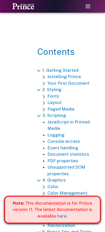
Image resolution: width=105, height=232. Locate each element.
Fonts (53, 96)
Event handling (62, 147)
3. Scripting (54, 115)
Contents (56, 52)
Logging (55, 134)
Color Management (67, 192)
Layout (54, 102)
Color (53, 186)
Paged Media (60, 109)
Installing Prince (64, 76)
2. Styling (51, 89)
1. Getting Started (60, 70)
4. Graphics (54, 180)
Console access (63, 141)
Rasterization (61, 225)
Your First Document (68, 83)
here (62, 216)
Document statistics (68, 154)
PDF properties (62, 160)
